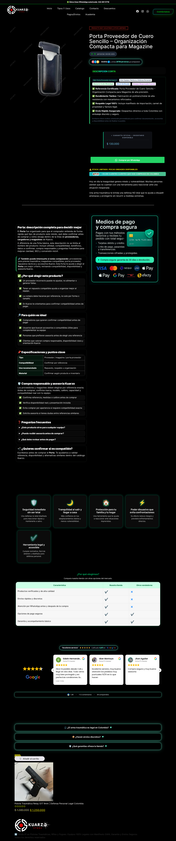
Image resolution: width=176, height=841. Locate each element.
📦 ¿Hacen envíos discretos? (88, 737)
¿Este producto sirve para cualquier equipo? (43, 427)
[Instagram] (142, 11)
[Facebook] (137, 11)
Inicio (49, 8)
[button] (159, 670)
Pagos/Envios (73, 14)
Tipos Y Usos (63, 8)
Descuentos (109, 8)
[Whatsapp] (147, 11)
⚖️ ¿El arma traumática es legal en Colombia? (88, 727)
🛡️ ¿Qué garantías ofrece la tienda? (88, 746)
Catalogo (79, 8)
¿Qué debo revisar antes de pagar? (38, 439)
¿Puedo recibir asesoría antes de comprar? (42, 433)
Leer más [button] (60, 681)
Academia (90, 14)
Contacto (94, 8)
